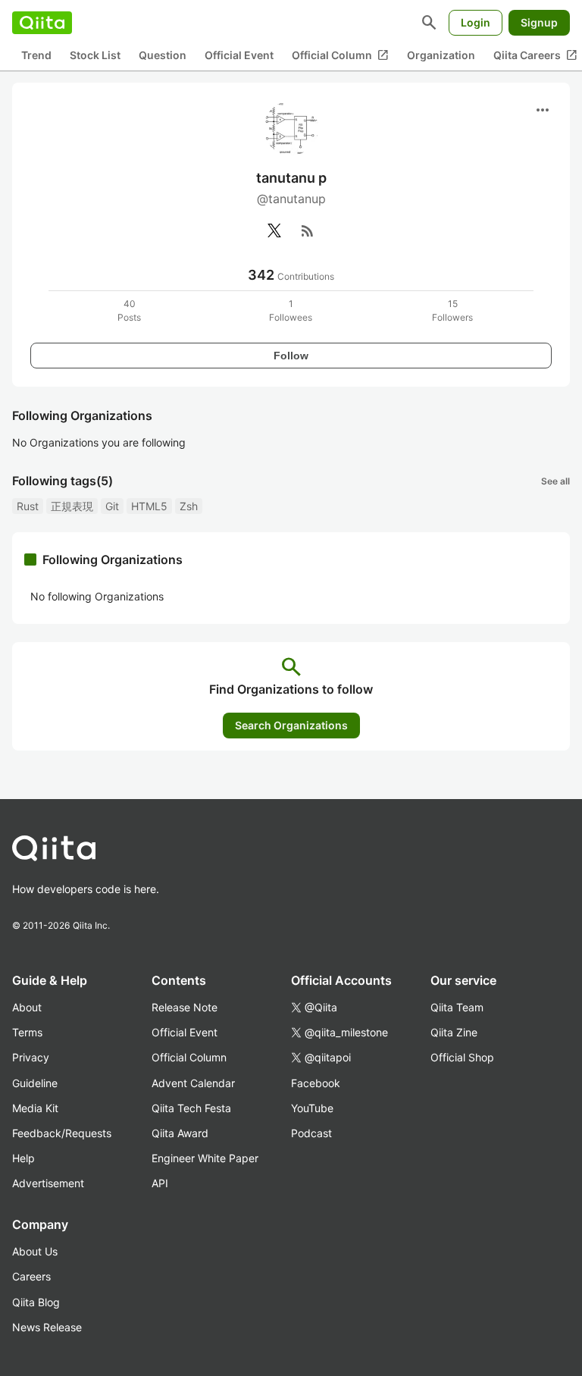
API (160, 1183)
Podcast (311, 1133)
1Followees (290, 310)
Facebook (315, 1083)
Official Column (340, 55)
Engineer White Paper (205, 1158)
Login (475, 22)
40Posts (129, 310)
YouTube (312, 1108)
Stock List (95, 55)
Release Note (184, 1007)
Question (162, 55)
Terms (27, 1032)
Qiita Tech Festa (191, 1108)
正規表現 (72, 506)
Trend (36, 55)
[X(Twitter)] (274, 230)
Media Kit (35, 1108)
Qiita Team (456, 1007)
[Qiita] (42, 22)
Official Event (239, 55)
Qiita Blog (36, 1302)
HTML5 (149, 506)
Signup (539, 22)
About (27, 1007)
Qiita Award (180, 1133)
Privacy (30, 1057)
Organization (441, 55)
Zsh (189, 506)
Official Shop (462, 1057)
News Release (47, 1327)
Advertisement (48, 1183)
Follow (291, 355)
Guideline (35, 1083)
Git (112, 506)
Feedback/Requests (61, 1133)
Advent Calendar (193, 1083)
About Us (35, 1251)
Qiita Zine (453, 1032)
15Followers (452, 310)
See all (555, 481)
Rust (28, 506)
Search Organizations (291, 725)
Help (23, 1158)
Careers (31, 1276)
